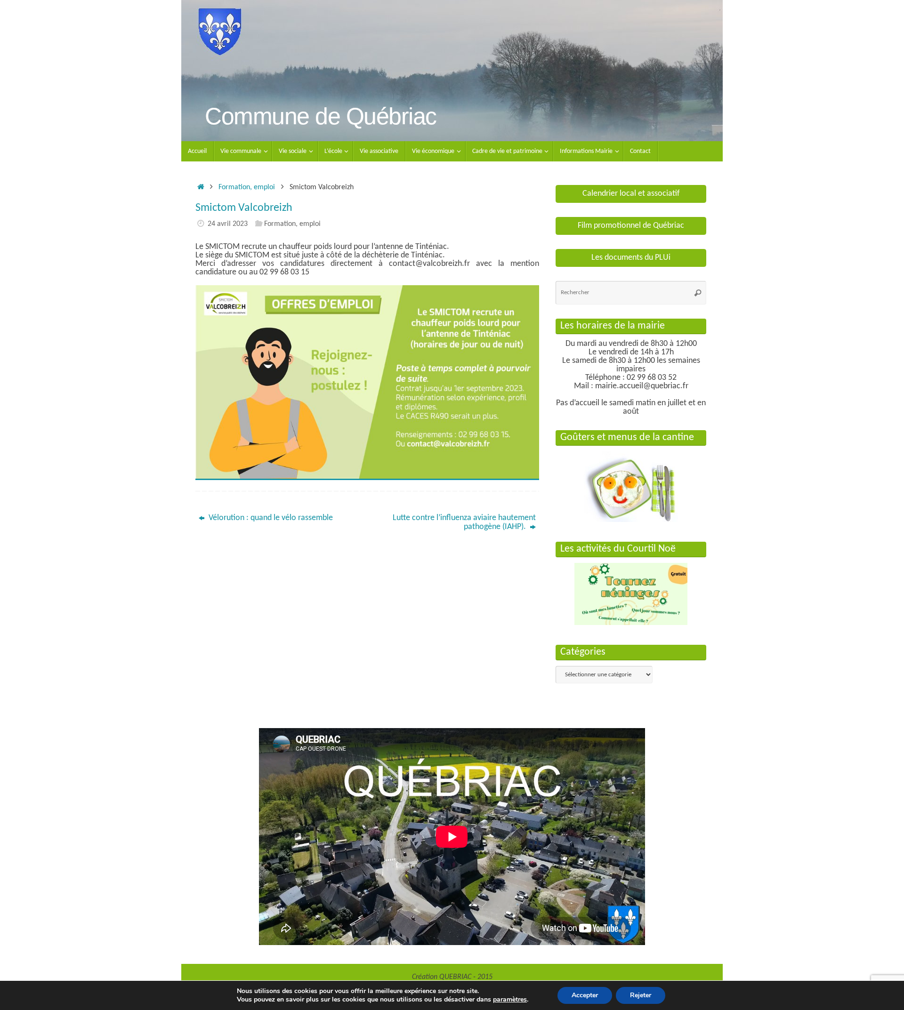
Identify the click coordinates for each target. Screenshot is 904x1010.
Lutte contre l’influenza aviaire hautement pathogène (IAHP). (464, 522)
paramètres (510, 999)
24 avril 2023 (228, 224)
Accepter (585, 995)
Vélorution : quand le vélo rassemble (270, 517)
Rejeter (640, 995)
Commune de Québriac (320, 116)
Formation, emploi (246, 187)
